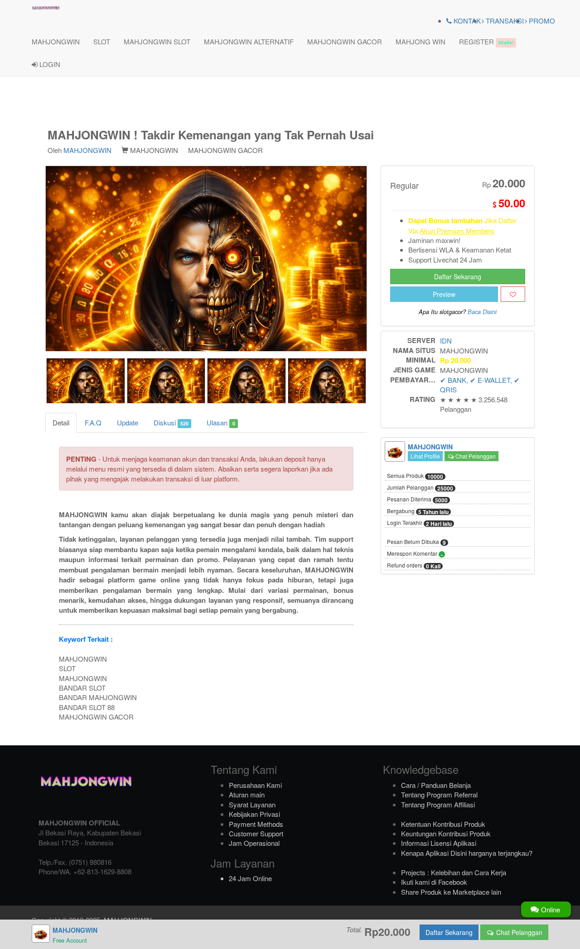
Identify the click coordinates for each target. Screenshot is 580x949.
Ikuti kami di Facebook (434, 882)
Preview (444, 294)
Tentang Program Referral (439, 794)
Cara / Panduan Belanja (436, 785)
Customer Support (256, 833)
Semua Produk (415, 476)
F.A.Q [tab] (93, 422)
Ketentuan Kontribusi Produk (443, 824)
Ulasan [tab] (221, 422)
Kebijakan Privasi (254, 814)
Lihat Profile (425, 456)
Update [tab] (127, 422)
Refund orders (413, 565)
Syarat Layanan (252, 804)
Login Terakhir (419, 523)
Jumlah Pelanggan (420, 487)
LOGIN (49, 64)
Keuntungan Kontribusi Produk (446, 833)
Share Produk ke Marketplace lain (451, 892)
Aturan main (247, 794)
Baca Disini (482, 312)
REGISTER (486, 41)
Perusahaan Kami (255, 785)
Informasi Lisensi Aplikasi (438, 843)
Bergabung (418, 511)
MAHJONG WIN (420, 41)
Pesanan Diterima (417, 499)
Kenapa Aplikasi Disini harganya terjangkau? (466, 853)
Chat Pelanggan (475, 456)
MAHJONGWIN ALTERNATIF (249, 41)
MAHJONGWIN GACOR (344, 41)
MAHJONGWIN (56, 41)
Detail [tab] (61, 422)
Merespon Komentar (415, 553)
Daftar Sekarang (457, 276)
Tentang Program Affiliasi (438, 804)
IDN (446, 340)
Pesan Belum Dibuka (416, 542)
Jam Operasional (254, 843)
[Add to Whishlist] (513, 294)
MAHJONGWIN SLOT (157, 41)
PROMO (541, 20)
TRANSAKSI (504, 20)
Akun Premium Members (457, 230)
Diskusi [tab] (171, 422)
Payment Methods (256, 824)
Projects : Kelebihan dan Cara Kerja (453, 872)
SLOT (101, 41)
